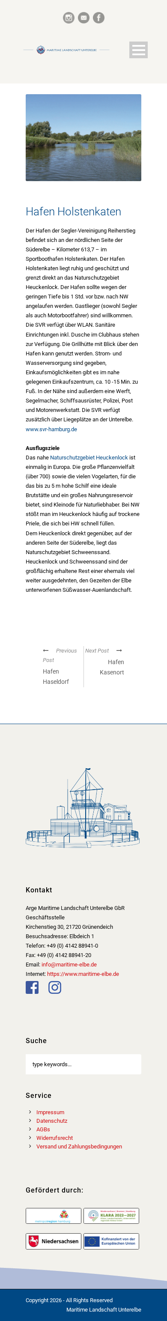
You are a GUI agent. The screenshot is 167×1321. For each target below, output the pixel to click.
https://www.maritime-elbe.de (83, 974)
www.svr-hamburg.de (51, 429)
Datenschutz (51, 1121)
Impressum (50, 1112)
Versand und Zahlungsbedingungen (79, 1146)
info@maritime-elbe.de (69, 964)
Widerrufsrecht (54, 1138)
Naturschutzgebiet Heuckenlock (89, 457)
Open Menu (138, 50)
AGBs (43, 1129)
